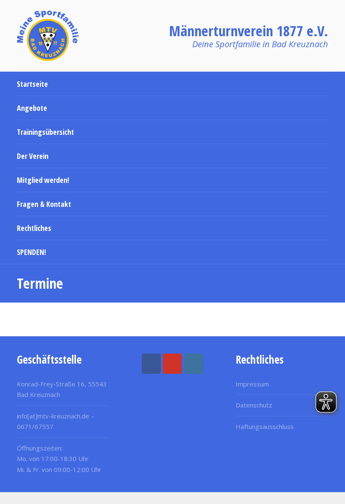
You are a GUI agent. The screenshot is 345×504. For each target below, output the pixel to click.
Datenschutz (254, 405)
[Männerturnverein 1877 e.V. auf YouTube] (172, 364)
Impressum (252, 384)
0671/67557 (35, 426)
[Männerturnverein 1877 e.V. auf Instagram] (193, 364)
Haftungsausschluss (265, 426)
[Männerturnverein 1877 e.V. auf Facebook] (151, 364)
